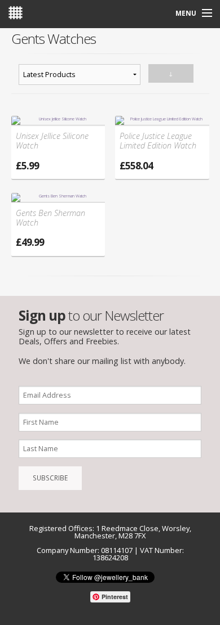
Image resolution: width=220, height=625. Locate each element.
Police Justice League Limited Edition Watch (158, 141)
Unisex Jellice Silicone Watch (52, 141)
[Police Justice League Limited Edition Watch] (162, 120)
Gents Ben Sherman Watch (50, 218)
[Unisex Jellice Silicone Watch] (58, 120)
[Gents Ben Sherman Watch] (58, 196)
